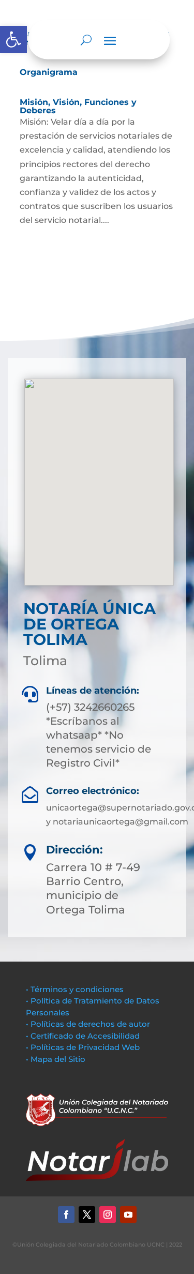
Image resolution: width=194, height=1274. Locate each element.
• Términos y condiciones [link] (75, 989)
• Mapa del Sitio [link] (56, 1059)
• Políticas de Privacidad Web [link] (83, 1047)
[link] (13, 39)
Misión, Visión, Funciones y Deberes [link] (78, 106)
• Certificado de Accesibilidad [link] (83, 1036)
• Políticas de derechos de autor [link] (88, 1024)
